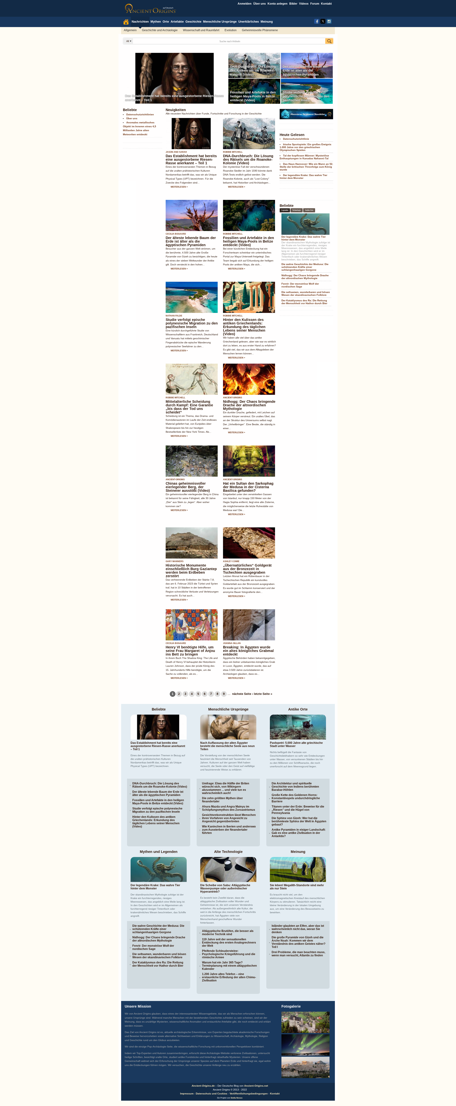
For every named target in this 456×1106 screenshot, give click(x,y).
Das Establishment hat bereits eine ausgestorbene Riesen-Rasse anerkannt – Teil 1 (191, 155)
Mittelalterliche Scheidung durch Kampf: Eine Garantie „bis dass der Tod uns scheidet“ (189, 403)
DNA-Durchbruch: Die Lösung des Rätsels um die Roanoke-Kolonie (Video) (248, 155)
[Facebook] (316, 21)
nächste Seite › (242, 690)
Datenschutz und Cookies (211, 1090)
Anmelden (245, 3)
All (128, 41)
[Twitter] (322, 21)
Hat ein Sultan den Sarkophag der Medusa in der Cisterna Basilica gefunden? (248, 483)
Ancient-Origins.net (256, 1082)
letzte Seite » (263, 690)
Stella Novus (236, 1094)
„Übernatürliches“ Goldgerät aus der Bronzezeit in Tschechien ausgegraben (247, 565)
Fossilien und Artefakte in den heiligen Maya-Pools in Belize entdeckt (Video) (248, 237)
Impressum (186, 1090)
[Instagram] (329, 21)
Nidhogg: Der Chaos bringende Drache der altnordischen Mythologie (249, 401)
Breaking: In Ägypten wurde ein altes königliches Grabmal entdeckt (248, 647)
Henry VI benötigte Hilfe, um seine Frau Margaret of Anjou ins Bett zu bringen (190, 647)
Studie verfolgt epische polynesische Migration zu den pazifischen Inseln (192, 319)
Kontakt (275, 1090)
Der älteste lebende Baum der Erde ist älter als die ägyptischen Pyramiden (191, 237)
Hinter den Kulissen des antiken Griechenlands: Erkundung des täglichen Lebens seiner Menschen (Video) (244, 323)
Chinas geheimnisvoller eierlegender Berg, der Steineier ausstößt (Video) (188, 483)
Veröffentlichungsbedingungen (249, 1090)
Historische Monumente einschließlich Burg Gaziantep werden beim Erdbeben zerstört (191, 567)
